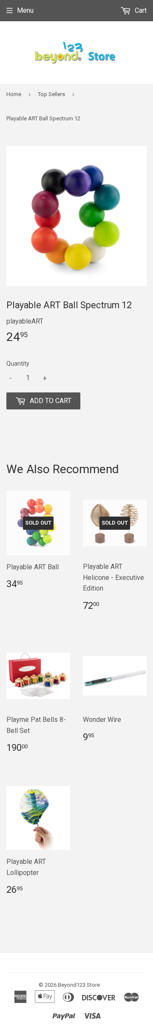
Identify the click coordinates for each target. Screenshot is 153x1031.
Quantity (17, 363)
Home (13, 94)
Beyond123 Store (79, 985)
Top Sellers (51, 94)
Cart (140, 10)
